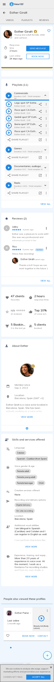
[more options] (46, 104)
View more (27, 417)
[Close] (51, 667)
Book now (28, 636)
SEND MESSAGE (38, 48)
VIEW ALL (45, 280)
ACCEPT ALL (38, 677)
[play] (8, 104)
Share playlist (20, 139)
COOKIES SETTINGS (12, 677)
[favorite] (49, 31)
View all (45, 204)
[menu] (4, 4)
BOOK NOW (38, 56)
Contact (43, 636)
